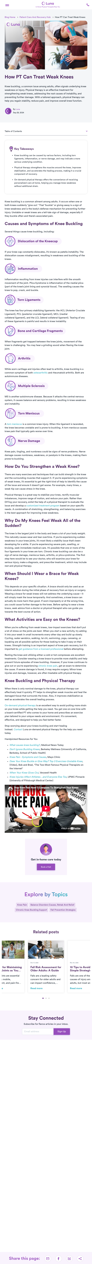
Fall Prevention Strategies (63, 910)
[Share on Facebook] (59, 1259)
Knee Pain (22, 905)
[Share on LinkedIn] (69, 1259)
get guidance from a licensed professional (41, 649)
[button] (7, 5)
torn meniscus (14, 424)
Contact (18, 729)
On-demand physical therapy (20, 705)
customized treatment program (42, 505)
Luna (18, 109)
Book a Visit (46, 867)
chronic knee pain (47, 666)
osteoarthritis (40, 373)
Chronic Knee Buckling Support (31, 910)
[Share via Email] (48, 1259)
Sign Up (62, 1031)
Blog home (10, 17)
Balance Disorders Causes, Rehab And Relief (52, 905)
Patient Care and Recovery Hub (35, 17)
